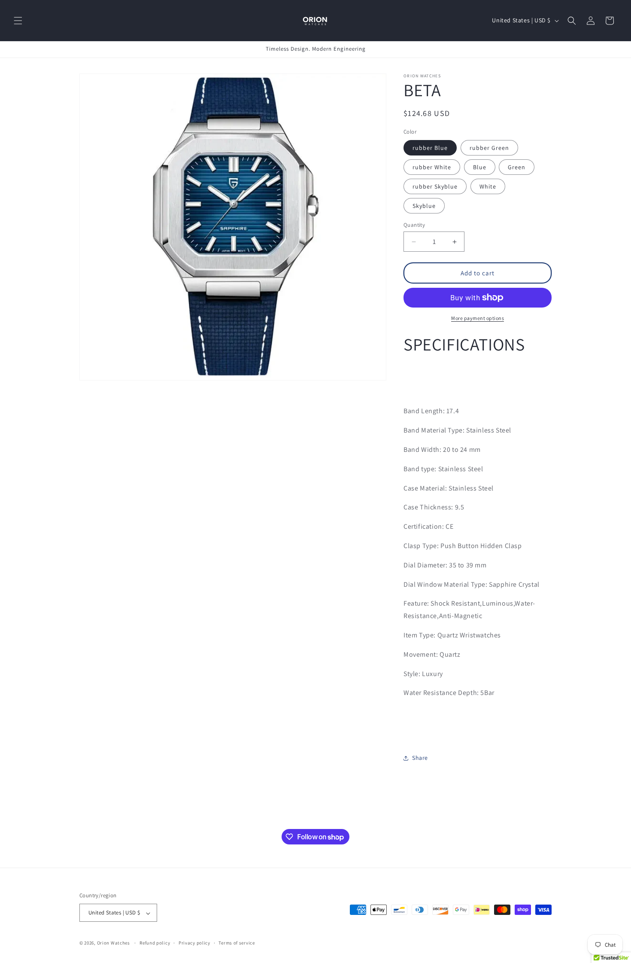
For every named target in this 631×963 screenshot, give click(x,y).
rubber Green (489, 148)
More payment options (477, 318)
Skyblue (424, 206)
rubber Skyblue (435, 186)
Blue (479, 167)
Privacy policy (194, 943)
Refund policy (155, 943)
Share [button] (420, 758)
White (487, 186)
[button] (18, 20)
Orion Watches (113, 943)
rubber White (432, 167)
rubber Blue (430, 148)
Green (516, 167)
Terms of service (236, 943)
